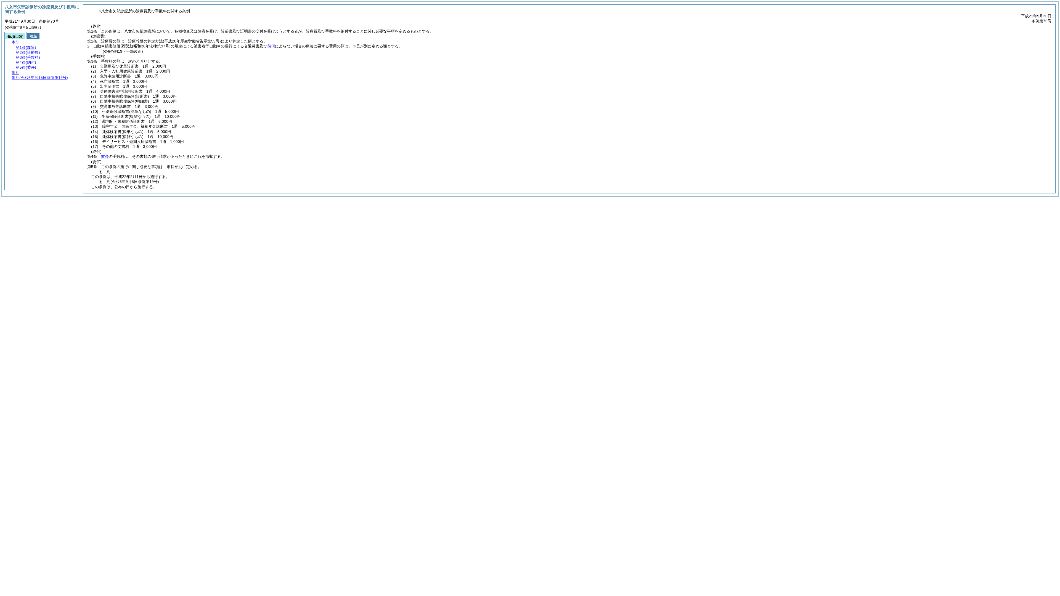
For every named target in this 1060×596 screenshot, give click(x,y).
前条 (105, 156)
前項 (271, 46)
